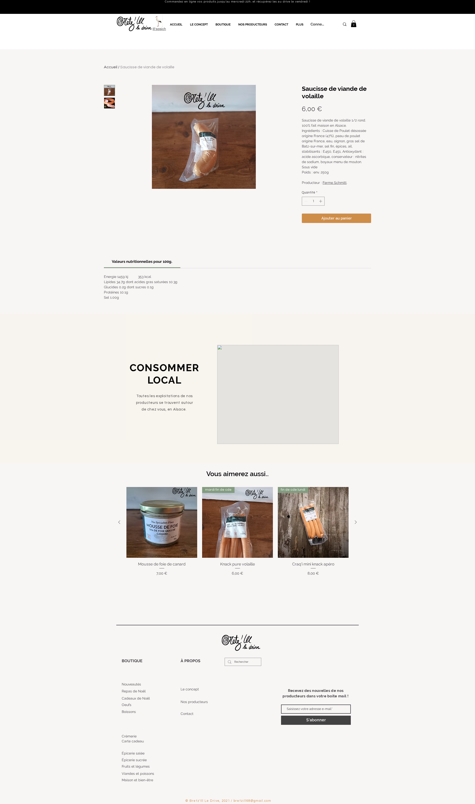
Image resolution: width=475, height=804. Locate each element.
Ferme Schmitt (335, 183)
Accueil (110, 67)
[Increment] (321, 201)
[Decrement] (306, 201)
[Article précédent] (119, 522)
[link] (353, 23)
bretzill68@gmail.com (252, 801)
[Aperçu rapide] (161, 522)
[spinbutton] (313, 201)
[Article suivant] (356, 522)
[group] (237, 531)
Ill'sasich (159, 29)
